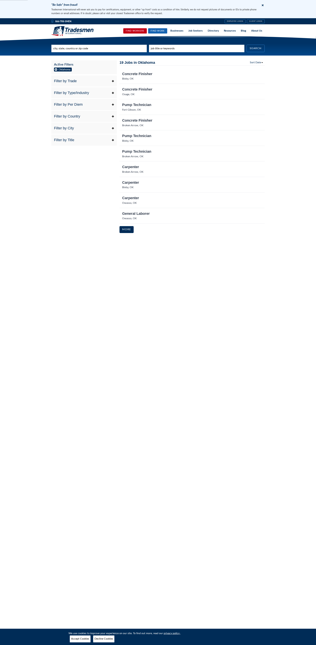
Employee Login (235, 21)
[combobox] (99, 48)
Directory (213, 30)
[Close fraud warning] (263, 5)
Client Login (256, 21)
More (126, 229)
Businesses (176, 30)
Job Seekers (195, 30)
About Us (256, 30)
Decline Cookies (103, 638)
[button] (84, 81)
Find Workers (135, 31)
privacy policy (172, 633)
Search (256, 48)
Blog (243, 30)
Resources (230, 30)
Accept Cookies (80, 638)
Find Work (158, 31)
